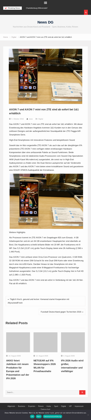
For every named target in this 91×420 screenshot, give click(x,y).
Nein (39, 416)
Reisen (41, 406)
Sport (56, 406)
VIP (70, 406)
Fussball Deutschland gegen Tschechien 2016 (61, 312)
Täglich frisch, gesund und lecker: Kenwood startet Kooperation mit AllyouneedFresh (38, 301)
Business (21, 406)
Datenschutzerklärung (52, 416)
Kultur (49, 406)
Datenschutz (45, 409)
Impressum (79, 406)
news (31, 119)
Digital (40, 119)
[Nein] (88, 415)
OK (32, 416)
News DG (45, 22)
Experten (31, 406)
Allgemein (11, 406)
